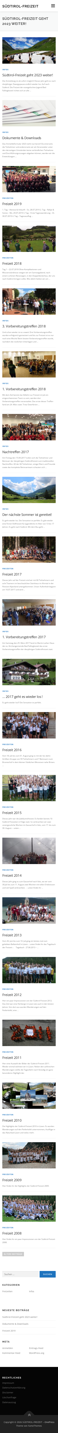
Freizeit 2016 (11, 749)
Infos (5, 69)
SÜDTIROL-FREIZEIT (20, 6)
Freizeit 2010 (11, 1120)
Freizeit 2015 (11, 812)
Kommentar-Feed (11, 1353)
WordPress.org (36, 1353)
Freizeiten (7, 198)
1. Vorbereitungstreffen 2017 (24, 637)
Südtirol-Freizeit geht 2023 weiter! (27, 75)
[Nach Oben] (29, 1415)
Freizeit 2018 (11, 263)
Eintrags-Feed (36, 1348)
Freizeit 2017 (11, 574)
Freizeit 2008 (11, 1233)
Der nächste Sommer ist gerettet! (27, 514)
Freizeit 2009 (11, 1180)
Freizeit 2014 (11, 875)
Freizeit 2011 (11, 1057)
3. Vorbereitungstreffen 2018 (24, 326)
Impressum (8, 1382)
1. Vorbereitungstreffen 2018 (24, 389)
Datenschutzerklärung (13, 1387)
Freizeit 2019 (11, 203)
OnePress (49, 1422)
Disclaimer (7, 1392)
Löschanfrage (9, 1397)
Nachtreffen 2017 (15, 451)
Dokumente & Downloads (21, 137)
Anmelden (7, 1348)
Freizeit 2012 (11, 994)
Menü (52, 5)
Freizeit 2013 (11, 935)
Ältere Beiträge (13, 1254)
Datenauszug (9, 1402)
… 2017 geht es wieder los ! (22, 696)
